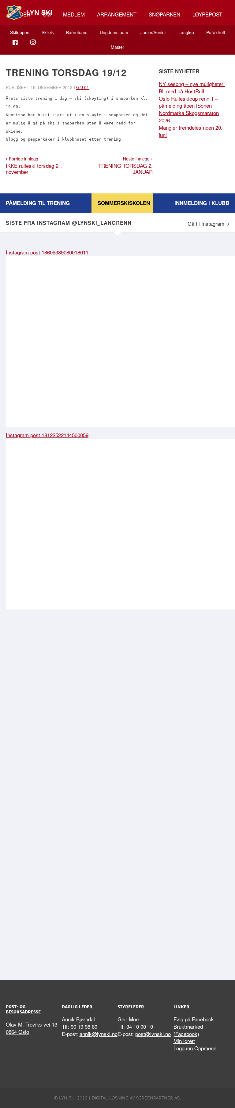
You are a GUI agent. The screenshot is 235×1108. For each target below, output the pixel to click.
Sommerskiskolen (124, 203)
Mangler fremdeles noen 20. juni (190, 131)
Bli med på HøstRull (181, 91)
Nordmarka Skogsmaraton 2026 (189, 116)
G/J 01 (82, 87)
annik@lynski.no (99, 1034)
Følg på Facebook (193, 1019)
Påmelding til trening (38, 203)
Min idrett (184, 1041)
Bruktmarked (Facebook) (188, 1030)
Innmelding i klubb (201, 203)
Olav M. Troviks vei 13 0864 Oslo (31, 1027)
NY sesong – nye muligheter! (192, 84)
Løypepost (207, 14)
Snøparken (164, 14)
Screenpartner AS (158, 1098)
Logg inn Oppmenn (194, 1048)
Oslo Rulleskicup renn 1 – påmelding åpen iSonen (188, 102)
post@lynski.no (153, 1034)
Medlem (74, 14)
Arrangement (116, 14)
